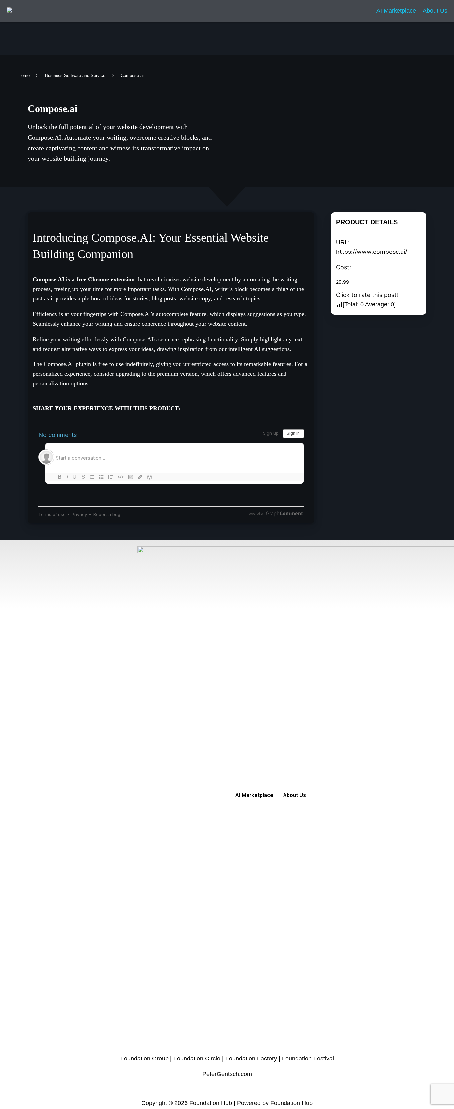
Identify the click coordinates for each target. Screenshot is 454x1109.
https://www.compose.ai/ (371, 251)
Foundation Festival (308, 1058)
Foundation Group (144, 1058)
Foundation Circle (196, 1058)
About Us (435, 10)
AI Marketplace (396, 10)
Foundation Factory (251, 1058)
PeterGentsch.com (227, 1074)
